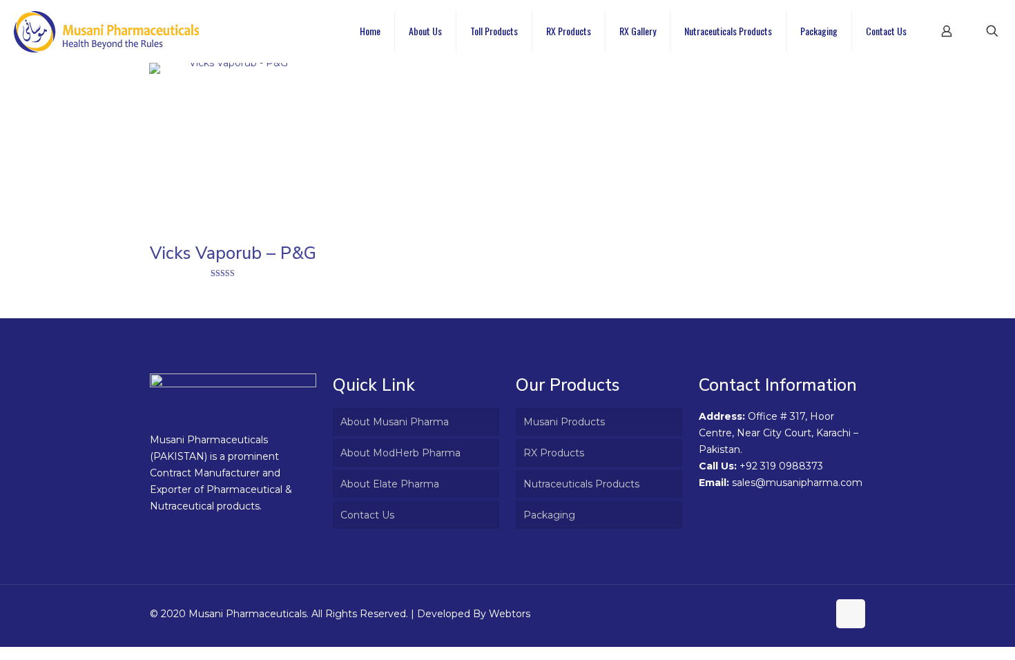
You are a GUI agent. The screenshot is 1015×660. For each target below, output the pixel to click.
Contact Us (367, 515)
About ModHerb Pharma (400, 453)
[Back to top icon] (850, 613)
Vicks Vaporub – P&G (233, 253)
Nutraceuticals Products (581, 484)
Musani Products (564, 422)
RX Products (553, 453)
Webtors (509, 614)
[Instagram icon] (817, 613)
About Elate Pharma (389, 484)
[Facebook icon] (803, 613)
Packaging (549, 515)
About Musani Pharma (394, 422)
